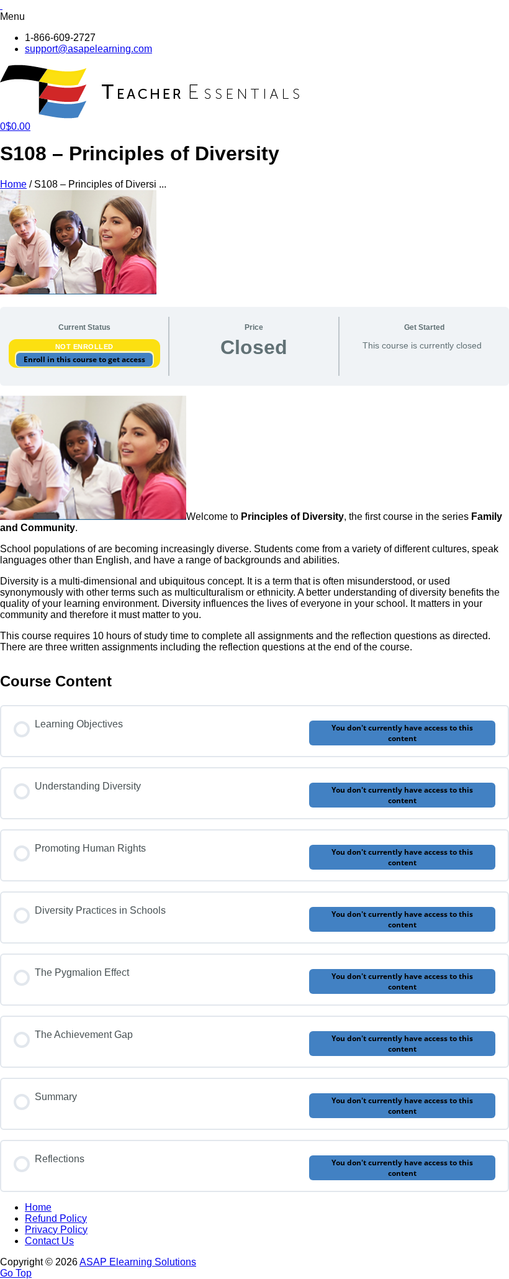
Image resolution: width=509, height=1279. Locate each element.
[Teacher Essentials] (152, 115)
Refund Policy (56, 1218)
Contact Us (49, 1241)
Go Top (16, 1273)
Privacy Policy (56, 1229)
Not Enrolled (84, 346)
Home (13, 184)
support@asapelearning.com (88, 48)
